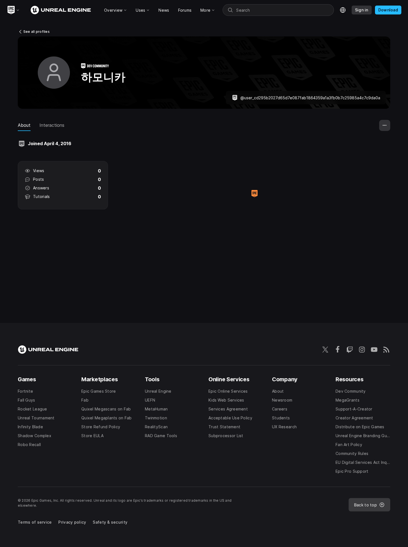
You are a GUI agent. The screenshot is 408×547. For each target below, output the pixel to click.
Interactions (51, 125)
